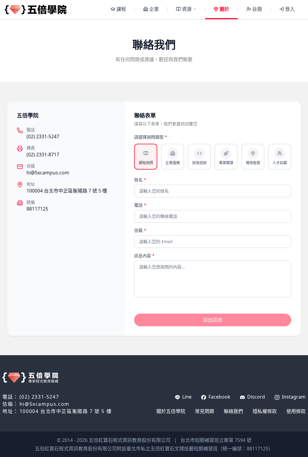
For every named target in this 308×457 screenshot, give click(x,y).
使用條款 (296, 411)
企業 (154, 9)
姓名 (140, 180)
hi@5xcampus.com (47, 172)
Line (186, 396)
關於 (224, 9)
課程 (121, 9)
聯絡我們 (233, 411)
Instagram (293, 396)
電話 (140, 205)
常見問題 (204, 411)
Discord (255, 396)
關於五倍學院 (170, 411)
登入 (290, 9)
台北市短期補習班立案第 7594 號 (215, 440)
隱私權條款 (265, 411)
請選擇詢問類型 (150, 137)
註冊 (257, 9)
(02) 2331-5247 (42, 136)
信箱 (140, 230)
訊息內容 (144, 255)
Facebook (218, 396)
